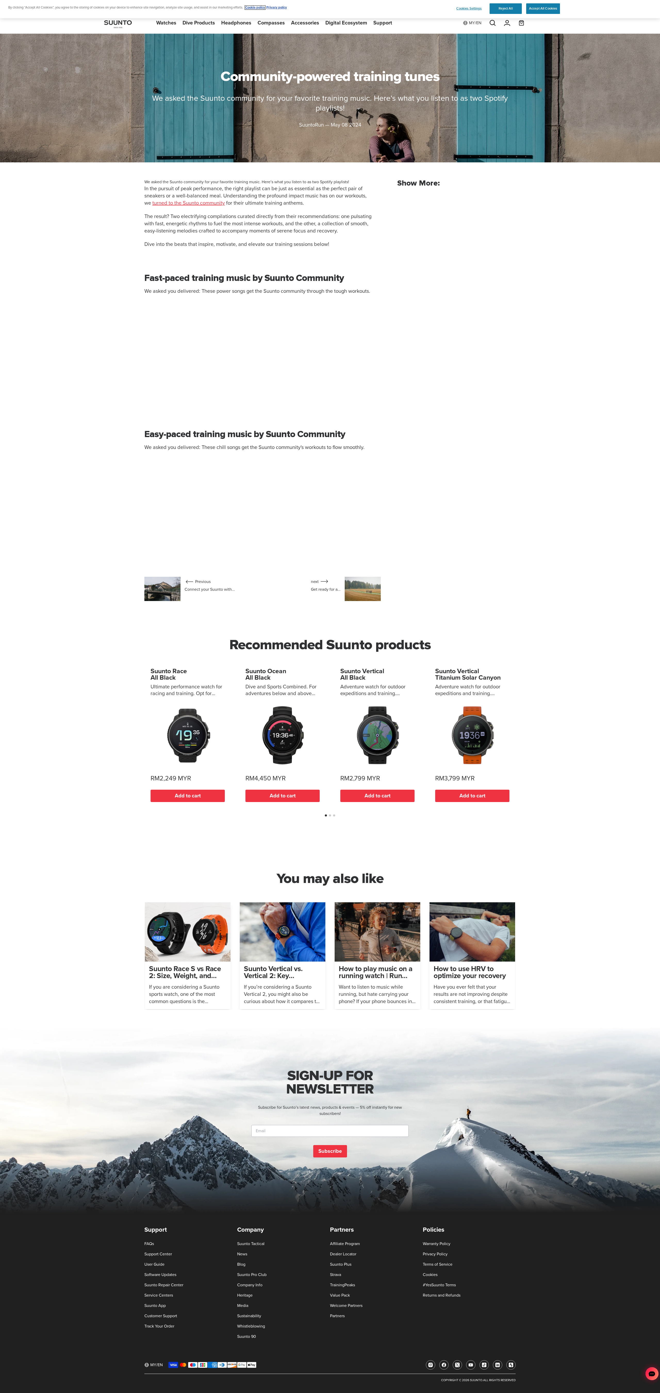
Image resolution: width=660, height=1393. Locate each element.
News (242, 1254)
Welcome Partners (346, 1306)
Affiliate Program (345, 1244)
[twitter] (457, 1365)
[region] (330, 9)
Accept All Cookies (543, 8)
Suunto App (155, 1306)
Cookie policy (255, 7)
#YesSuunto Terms (439, 1285)
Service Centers (158, 1295)
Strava (335, 1275)
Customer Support (160, 1316)
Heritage (245, 1295)
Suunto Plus (340, 1264)
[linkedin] (497, 1365)
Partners (337, 1316)
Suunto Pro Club (252, 1275)
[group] (187, 956)
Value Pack (340, 1295)
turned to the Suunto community (188, 203)
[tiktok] (484, 1365)
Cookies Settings (469, 8)
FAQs (149, 1244)
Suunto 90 (246, 1336)
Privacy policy (276, 7)
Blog (241, 1264)
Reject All (506, 8)
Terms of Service (437, 1264)
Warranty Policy (436, 1244)
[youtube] (470, 1365)
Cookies (430, 1275)
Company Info (249, 1285)
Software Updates (160, 1275)
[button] (326, 815)
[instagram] (430, 1365)
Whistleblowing (251, 1326)
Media (242, 1306)
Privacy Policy (435, 1254)
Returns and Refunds (441, 1295)
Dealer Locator (343, 1254)
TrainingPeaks (342, 1285)
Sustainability (249, 1316)
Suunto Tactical (251, 1244)
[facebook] (444, 1365)
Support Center (158, 1254)
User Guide (154, 1264)
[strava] (511, 1365)
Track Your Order (159, 1326)
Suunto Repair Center (163, 1285)
